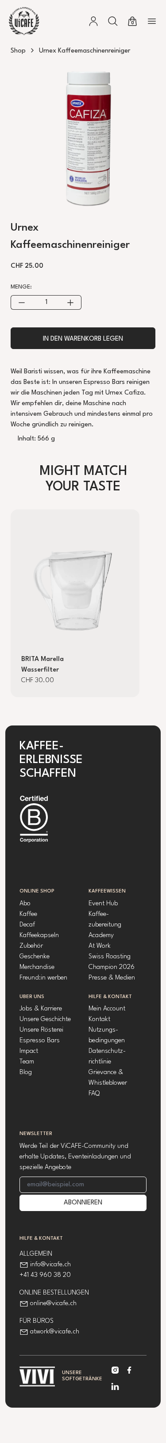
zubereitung (105, 925)
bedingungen (107, 1040)
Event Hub (103, 903)
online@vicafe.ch (53, 1303)
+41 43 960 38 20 (45, 1275)
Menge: (21, 287)
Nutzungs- (103, 1030)
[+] (70, 302)
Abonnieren (83, 1203)
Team (26, 1062)
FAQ (94, 1093)
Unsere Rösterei (41, 1030)
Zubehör (31, 946)
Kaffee (28, 914)
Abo (25, 903)
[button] (113, 21)
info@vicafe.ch (50, 1264)
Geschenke (34, 956)
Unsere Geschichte (45, 1019)
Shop (18, 51)
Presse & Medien (112, 978)
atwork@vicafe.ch (54, 1332)
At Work (100, 946)
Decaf (27, 925)
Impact (28, 1051)
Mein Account (107, 1009)
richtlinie (100, 1062)
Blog (25, 1072)
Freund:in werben (43, 978)
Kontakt (99, 1019)
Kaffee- (99, 914)
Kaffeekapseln (39, 935)
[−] (21, 302)
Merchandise (36, 967)
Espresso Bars (39, 1040)
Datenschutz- (107, 1051)
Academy (101, 935)
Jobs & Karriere (40, 1009)
